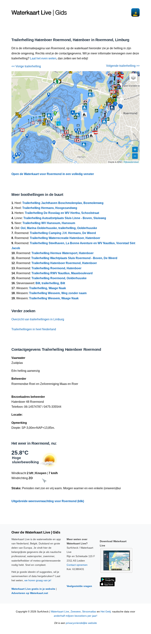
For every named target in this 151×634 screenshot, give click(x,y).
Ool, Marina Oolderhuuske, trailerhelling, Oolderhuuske (59, 228)
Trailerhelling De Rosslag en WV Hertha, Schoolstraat (62, 212)
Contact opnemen (77, 564)
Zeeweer (76, 611)
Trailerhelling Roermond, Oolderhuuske (59, 278)
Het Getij (106, 611)
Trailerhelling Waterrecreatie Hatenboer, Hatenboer (65, 238)
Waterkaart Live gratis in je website (33, 588)
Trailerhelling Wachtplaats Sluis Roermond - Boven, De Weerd (74, 258)
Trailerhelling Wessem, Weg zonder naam (58, 293)
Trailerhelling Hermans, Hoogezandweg (49, 207)
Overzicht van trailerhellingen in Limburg (37, 319)
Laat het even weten (43, 58)
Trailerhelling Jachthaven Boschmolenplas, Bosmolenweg (62, 203)
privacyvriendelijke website (81, 623)
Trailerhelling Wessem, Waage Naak (54, 298)
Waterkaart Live (60, 611)
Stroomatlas (89, 611)
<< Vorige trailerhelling (26, 66)
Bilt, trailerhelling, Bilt (50, 283)
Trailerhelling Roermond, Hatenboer (56, 268)
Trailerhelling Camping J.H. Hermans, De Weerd (63, 233)
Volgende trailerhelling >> (123, 65)
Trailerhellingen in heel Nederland (33, 329)
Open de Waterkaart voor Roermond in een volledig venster (52, 174)
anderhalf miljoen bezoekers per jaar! (75, 615)
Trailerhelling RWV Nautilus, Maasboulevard (62, 273)
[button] (117, 143)
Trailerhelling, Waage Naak (47, 288)
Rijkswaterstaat (131, 161)
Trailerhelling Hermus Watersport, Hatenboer (62, 253)
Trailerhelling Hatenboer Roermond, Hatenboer (64, 263)
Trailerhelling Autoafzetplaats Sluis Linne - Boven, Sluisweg (64, 218)
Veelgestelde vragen (79, 586)
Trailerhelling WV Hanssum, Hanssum (48, 223)
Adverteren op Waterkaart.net (29, 593)
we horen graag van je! (37, 580)
